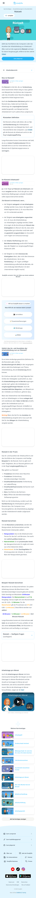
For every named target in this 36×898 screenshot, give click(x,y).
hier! (22, 690)
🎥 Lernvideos (18, 314)
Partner (30, 857)
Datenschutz (24, 882)
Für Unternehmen (12, 857)
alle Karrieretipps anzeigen (18, 819)
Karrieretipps (7, 9)
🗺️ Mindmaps (18, 328)
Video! (4, 54)
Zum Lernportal (11, 834)
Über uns (9, 853)
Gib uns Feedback (25, 885)
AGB (18, 882)
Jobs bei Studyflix (27, 853)
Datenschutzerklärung (27, 342)
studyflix (19, 3)
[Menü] (4, 3)
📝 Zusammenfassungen (18, 321)
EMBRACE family (21, 892)
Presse (30, 861)
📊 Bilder (18, 335)
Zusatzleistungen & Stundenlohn (22, 9)
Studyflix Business (12, 861)
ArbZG (30, 130)
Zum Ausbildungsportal (13, 839)
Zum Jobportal (18, 58)
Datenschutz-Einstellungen (12, 885)
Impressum (11, 882)
